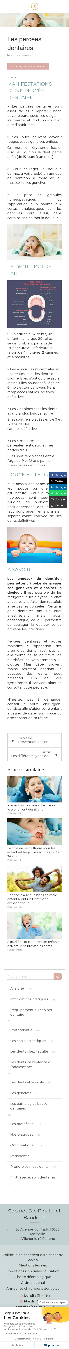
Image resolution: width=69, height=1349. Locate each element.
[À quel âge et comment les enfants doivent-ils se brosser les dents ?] (34, 925)
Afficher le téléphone (37, 1239)
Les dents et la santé (27, 1082)
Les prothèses (21, 1124)
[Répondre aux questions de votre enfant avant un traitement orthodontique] (34, 878)
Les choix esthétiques (28, 1041)
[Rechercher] (58, 976)
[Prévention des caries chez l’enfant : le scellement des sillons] (34, 789)
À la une (17, 988)
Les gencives (20, 1093)
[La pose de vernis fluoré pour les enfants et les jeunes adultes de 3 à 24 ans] (34, 831)
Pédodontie (20, 1156)
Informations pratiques (29, 999)
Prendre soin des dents (29, 1167)
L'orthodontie (21, 1030)
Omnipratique (22, 1145)
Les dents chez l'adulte (29, 1051)
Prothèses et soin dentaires (32, 1177)
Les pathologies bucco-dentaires (29, 1106)
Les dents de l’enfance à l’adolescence (30, 1064)
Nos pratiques (21, 1135)
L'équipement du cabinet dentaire (31, 1012)
